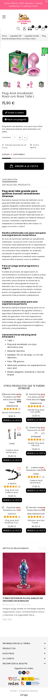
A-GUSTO (12, 483)
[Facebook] (20, 672)
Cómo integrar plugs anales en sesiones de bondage (23, 599)
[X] (24, 672)
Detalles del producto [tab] (16, 184)
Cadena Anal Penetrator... (12, 451)
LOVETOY (12, 514)
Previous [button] (40, 548)
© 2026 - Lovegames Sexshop (24, 691)
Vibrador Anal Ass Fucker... (36, 521)
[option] (7, 84)
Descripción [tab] (9, 179)
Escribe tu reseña (15, 112)
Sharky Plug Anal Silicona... (36, 444)
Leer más (7, 619)
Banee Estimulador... (12, 412)
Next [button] (44, 548)
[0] (43, 28)
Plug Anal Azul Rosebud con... (12, 521)
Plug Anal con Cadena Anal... (12, 491)
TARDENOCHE (12, 406)
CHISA (12, 443)
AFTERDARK (36, 436)
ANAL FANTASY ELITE (36, 514)
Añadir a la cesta (26, 166)
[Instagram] (27, 672)
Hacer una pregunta (16, 119)
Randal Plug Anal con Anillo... (36, 411)
